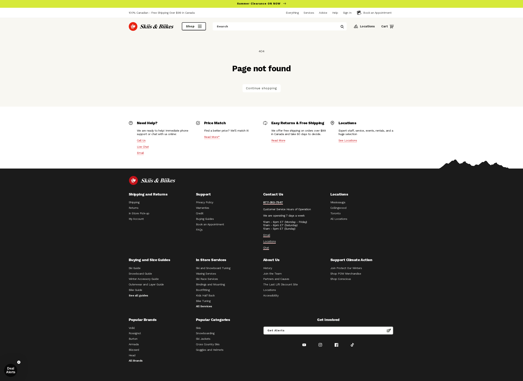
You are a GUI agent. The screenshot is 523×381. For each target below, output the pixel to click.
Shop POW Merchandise (345, 273)
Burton (133, 338)
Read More (278, 140)
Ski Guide (134, 268)
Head (132, 355)
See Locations (348, 140)
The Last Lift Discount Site (280, 284)
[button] (347, 12)
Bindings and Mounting (210, 284)
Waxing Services (206, 273)
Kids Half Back (205, 295)
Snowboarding (205, 333)
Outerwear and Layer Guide (146, 284)
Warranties (202, 207)
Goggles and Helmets (210, 349)
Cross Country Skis (207, 344)
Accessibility (270, 295)
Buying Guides (205, 218)
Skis (198, 328)
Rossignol (135, 333)
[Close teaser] (18, 362)
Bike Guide (135, 290)
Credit (199, 213)
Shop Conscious (340, 278)
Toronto (335, 213)
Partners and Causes (276, 278)
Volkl (132, 328)
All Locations (338, 218)
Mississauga (337, 202)
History (267, 268)
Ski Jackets (203, 338)
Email (140, 152)
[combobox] (280, 26)
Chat (266, 247)
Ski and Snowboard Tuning (213, 268)
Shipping (134, 202)
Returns (133, 207)
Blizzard (134, 349)
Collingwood (338, 207)
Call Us (141, 140)
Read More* (212, 137)
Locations (269, 241)
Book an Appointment (210, 224)
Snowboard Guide (140, 273)
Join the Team (272, 273)
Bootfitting (203, 290)
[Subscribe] (388, 330)
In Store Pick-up (139, 213)
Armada (134, 344)
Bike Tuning (203, 301)
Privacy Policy (204, 202)
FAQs (199, 229)
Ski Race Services (207, 278)
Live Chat (143, 146)
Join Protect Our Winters (346, 268)
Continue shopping (261, 88)
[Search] (342, 26)
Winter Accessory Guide (144, 278)
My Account (136, 218)
